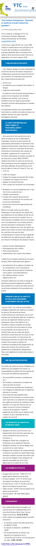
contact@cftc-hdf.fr (8, 41)
